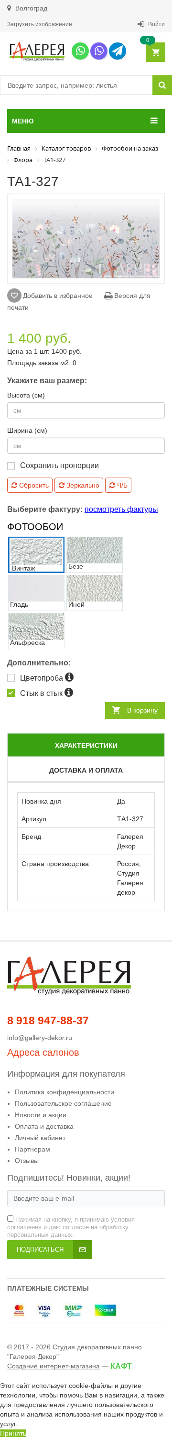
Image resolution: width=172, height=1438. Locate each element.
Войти (156, 24)
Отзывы (27, 1160)
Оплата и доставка (44, 1126)
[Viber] (99, 51)
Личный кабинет (40, 1138)
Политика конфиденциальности (64, 1092)
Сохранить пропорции (59, 465)
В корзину (142, 710)
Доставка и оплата (86, 770)
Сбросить (33, 485)
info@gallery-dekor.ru (39, 1037)
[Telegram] (117, 51)
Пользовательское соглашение (63, 1103)
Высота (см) (26, 395)
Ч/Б (121, 485)
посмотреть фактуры (121, 509)
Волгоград (30, 8)
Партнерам (32, 1149)
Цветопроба (42, 678)
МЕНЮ (22, 121)
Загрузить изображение (39, 24)
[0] (155, 52)
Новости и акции (40, 1115)
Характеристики (86, 745)
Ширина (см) (27, 430)
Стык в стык (42, 693)
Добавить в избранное (58, 295)
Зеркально (81, 485)
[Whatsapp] (80, 51)
